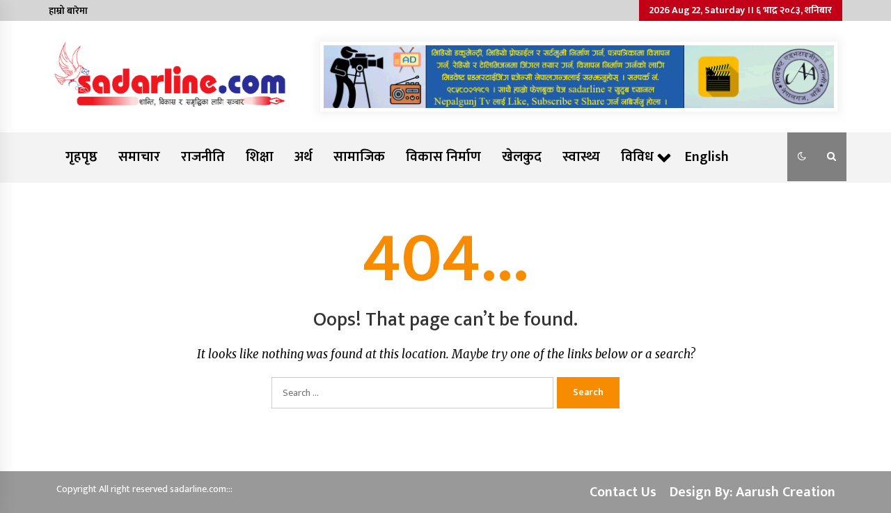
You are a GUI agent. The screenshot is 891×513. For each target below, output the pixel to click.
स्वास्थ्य (581, 157)
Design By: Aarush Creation (752, 492)
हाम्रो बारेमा (68, 10)
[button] (802, 156)
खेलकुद (522, 157)
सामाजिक (359, 157)
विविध (637, 157)
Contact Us (623, 492)
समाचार (139, 157)
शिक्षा (260, 157)
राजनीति (203, 157)
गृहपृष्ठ (81, 157)
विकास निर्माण (443, 157)
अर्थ (303, 157)
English (707, 157)
